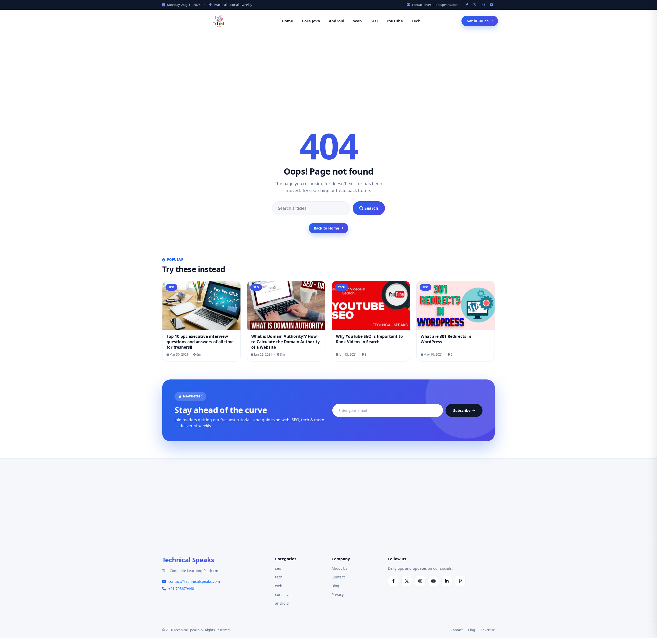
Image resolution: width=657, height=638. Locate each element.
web (278, 585)
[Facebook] (467, 4)
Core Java (311, 20)
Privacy (338, 594)
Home (287, 20)
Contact (338, 577)
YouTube (395, 20)
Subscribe (461, 410)
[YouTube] (492, 4)
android (282, 603)
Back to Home (326, 228)
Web (357, 20)
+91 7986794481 (182, 588)
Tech (416, 20)
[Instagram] (484, 4)
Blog (335, 585)
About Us (339, 568)
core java (283, 594)
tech (279, 577)
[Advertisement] (328, 71)
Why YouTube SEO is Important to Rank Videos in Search (369, 339)
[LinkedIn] (446, 581)
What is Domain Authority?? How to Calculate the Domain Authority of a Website (285, 342)
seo (278, 568)
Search (370, 208)
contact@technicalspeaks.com (434, 4)
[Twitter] (475, 4)
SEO (374, 20)
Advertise (487, 629)
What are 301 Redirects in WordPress (446, 339)
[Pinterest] (460, 581)
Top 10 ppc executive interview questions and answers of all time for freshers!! (200, 342)
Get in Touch (478, 20)
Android (336, 20)
